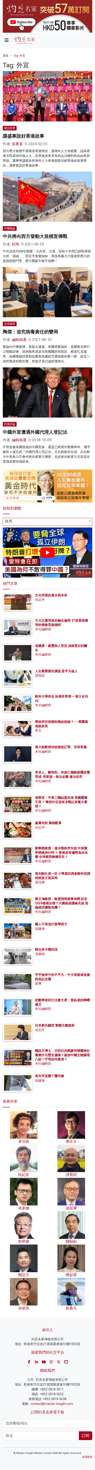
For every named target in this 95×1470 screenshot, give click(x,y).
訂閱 (85, 1435)
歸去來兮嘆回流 (46, 949)
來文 (38, 730)
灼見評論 (9, 424)
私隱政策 (87, 1457)
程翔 (15, 244)
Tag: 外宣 (19, 55)
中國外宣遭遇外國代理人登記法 (35, 432)
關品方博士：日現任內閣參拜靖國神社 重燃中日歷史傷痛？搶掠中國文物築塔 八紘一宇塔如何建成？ (62, 1055)
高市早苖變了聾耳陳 (49, 1076)
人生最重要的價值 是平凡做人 (56, 671)
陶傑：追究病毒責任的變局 (30, 331)
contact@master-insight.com (51, 1404)
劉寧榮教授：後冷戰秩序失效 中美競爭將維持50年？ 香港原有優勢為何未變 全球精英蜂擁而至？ (61, 852)
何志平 (40, 600)
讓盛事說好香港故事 (23, 136)
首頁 (5, 55)
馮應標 (40, 954)
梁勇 (38, 983)
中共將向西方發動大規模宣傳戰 (35, 236)
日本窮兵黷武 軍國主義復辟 (54, 1025)
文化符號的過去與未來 (51, 595)
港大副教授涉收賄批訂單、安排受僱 (61, 747)
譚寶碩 (40, 675)
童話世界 (9, 128)
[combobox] (47, 522)
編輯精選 (19, 339)
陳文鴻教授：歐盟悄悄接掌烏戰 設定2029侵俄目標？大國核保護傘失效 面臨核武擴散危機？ (61, 903)
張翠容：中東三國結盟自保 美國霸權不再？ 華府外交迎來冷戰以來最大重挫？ (61, 802)
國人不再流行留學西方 (51, 924)
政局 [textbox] (8, 521)
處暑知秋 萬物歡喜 (48, 823)
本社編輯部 (43, 629)
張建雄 (40, 929)
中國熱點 (9, 228)
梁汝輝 (40, 882)
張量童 (17, 144)
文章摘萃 (9, 324)
